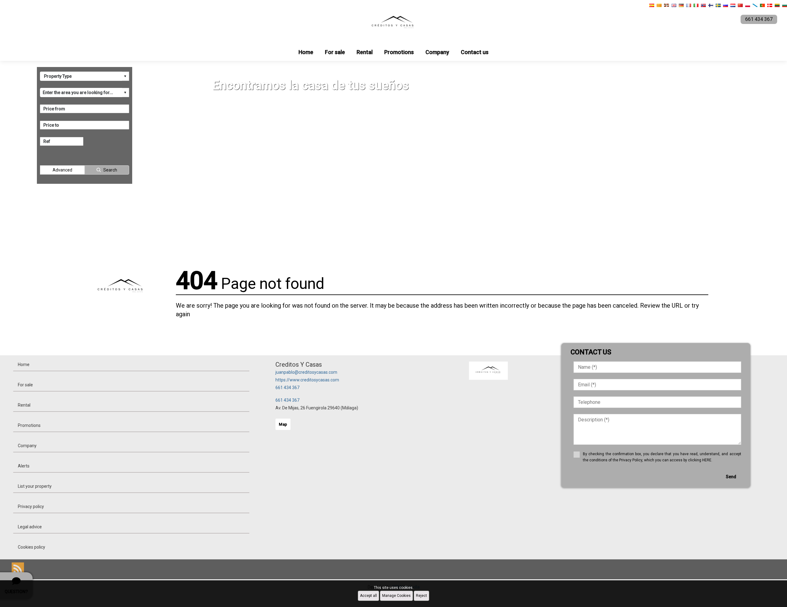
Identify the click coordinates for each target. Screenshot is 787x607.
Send (731, 476)
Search (110, 170)
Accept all (368, 595)
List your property (35, 486)
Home (306, 52)
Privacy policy (31, 506)
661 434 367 (287, 387)
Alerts (24, 465)
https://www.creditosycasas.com (307, 379)
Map (283, 424)
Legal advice (30, 526)
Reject (421, 595)
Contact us (474, 52)
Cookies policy (31, 547)
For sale (335, 52)
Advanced (62, 170)
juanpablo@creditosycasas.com (306, 372)
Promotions (399, 52)
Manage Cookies (396, 595)
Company (437, 52)
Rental (365, 52)
